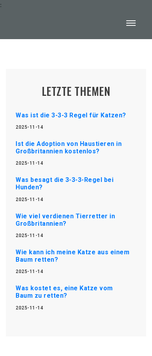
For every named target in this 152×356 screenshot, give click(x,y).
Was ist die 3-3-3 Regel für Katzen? (71, 115)
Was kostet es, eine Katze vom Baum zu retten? (64, 291)
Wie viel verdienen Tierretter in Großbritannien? (65, 219)
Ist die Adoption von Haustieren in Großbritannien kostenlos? (69, 147)
